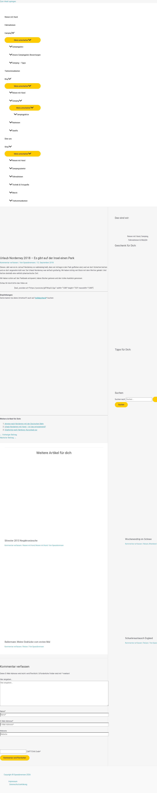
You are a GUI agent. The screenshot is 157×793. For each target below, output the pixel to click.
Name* (3, 711)
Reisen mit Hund (11, 17)
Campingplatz (17, 47)
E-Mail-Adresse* (6, 721)
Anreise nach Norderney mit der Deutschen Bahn (24, 424)
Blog (6, 79)
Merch (14, 193)
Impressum (12, 781)
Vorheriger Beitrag (8, 435)
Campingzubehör (19, 168)
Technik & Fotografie (20, 185)
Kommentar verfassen (9, 262)
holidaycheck (40, 298)
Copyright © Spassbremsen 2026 (17, 775)
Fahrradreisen (10, 25)
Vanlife (15, 131)
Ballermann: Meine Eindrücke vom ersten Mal (27, 641)
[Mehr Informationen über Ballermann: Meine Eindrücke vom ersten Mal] (62, 637)
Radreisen (16, 123)
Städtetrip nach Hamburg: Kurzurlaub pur (21, 430)
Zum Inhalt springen (8, 1)
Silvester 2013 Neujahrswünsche (21, 540)
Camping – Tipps (19, 63)
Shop (7, 147)
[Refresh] (17, 742)
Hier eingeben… (6, 679)
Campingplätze (23, 114)
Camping (8, 33)
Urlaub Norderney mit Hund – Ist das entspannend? (25, 427)
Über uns (8, 139)
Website (3, 731)
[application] (12, 33)
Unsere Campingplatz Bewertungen (26, 55)
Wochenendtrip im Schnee (138, 539)
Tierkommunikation (12, 71)
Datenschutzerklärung (18, 784)
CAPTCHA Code (33, 751)
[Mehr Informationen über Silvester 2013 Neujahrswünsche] (63, 536)
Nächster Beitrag (8, 438)
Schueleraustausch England (139, 638)
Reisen (145, 544)
